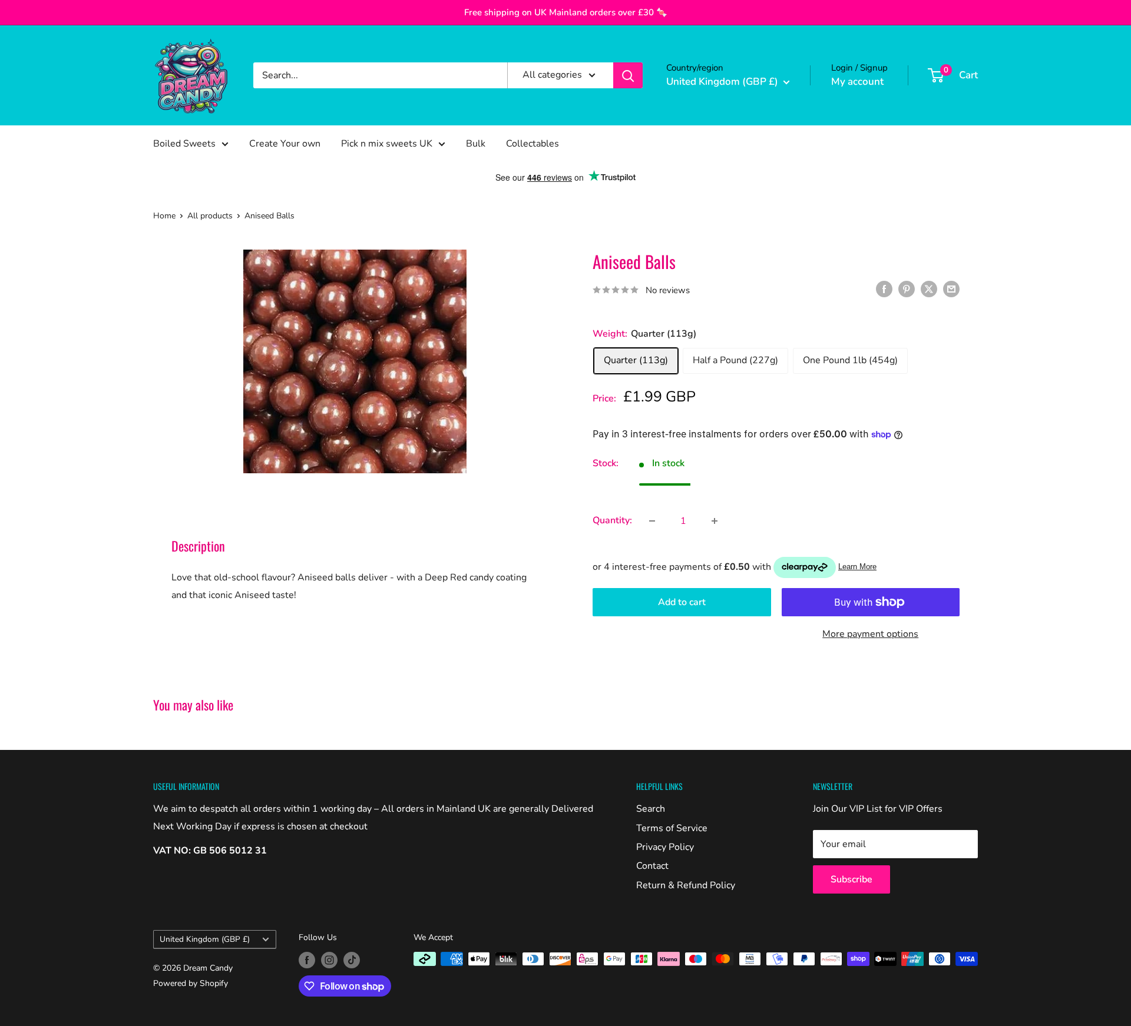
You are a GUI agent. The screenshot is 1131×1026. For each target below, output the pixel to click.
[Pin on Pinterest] (906, 289)
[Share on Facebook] (884, 289)
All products (210, 215)
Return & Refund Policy (685, 885)
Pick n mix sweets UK (386, 143)
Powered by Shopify (190, 983)
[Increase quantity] (714, 521)
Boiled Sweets (184, 143)
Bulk (475, 143)
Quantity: (612, 520)
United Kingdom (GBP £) (205, 939)
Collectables (532, 143)
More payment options (870, 633)
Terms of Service (671, 828)
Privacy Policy (665, 847)
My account (857, 81)
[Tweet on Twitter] (929, 289)
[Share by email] (951, 289)
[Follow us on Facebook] (307, 960)
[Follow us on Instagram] (329, 960)
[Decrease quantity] (652, 521)
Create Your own (284, 143)
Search (650, 808)
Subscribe (851, 879)
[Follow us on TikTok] (351, 960)
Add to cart (682, 602)
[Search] (628, 75)
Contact (652, 865)
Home (164, 215)
